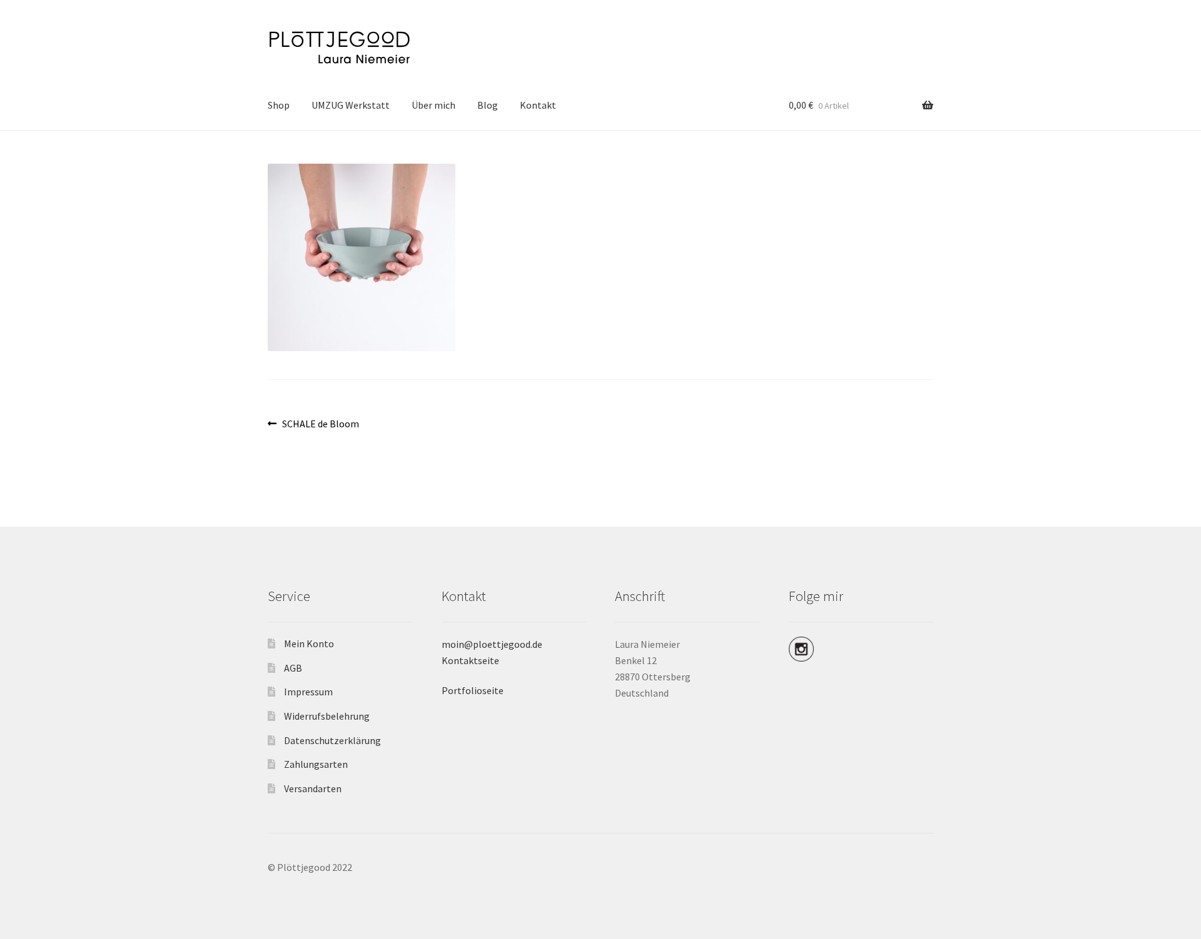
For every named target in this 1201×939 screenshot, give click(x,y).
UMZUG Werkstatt (351, 105)
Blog (487, 105)
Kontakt (538, 105)
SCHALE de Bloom (320, 424)
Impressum (308, 691)
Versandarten (313, 788)
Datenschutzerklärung (332, 740)
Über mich (433, 105)
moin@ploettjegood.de (492, 644)
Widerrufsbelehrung (327, 716)
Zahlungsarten (316, 764)
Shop (279, 105)
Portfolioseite (473, 690)
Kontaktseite (470, 660)
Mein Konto (309, 643)
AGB (293, 668)
